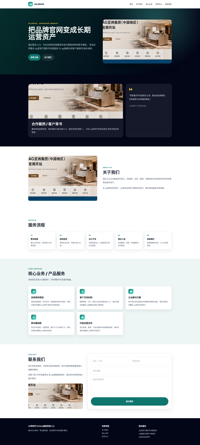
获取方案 (34, 57)
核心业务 (149, 4)
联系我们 (168, 4)
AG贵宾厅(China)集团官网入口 (41, 426)
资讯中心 (159, 4)
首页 (131, 4)
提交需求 (129, 401)
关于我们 (139, 4)
